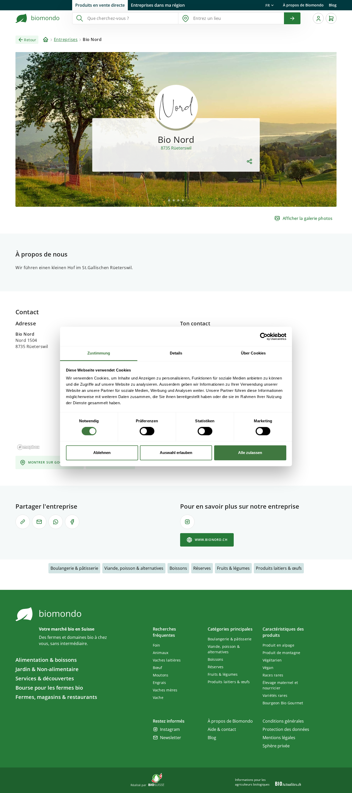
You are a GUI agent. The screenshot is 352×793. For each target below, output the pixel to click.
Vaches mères (165, 690)
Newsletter (170, 737)
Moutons (161, 675)
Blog (333, 5)
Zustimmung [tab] (98, 353)
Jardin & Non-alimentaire (47, 669)
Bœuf (157, 667)
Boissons (178, 568)
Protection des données (286, 729)
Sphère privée (276, 746)
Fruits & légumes (233, 568)
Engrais (159, 682)
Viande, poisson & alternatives (133, 568)
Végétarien (272, 660)
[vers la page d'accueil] (37, 18)
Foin (156, 645)
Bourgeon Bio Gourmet (283, 702)
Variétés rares (275, 695)
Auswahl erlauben (176, 452)
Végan (268, 667)
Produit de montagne (281, 652)
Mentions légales (279, 737)
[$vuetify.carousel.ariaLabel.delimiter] (169, 200)
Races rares (273, 675)
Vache (158, 697)
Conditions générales (283, 721)
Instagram (170, 729)
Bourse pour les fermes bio (49, 687)
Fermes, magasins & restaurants (56, 696)
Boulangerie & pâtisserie (74, 568)
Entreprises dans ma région (158, 5)
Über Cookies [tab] (253, 353)
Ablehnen (102, 452)
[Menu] (318, 18)
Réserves (202, 568)
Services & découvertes (44, 678)
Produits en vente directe (100, 5)
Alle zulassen (250, 452)
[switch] (147, 431)
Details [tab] (176, 353)
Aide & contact (222, 729)
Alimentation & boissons (46, 659)
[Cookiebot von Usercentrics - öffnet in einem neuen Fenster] (263, 336)
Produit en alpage (278, 645)
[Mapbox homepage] (28, 447)
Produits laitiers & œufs (279, 568)
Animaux (161, 652)
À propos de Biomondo (303, 5)
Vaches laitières (167, 660)
